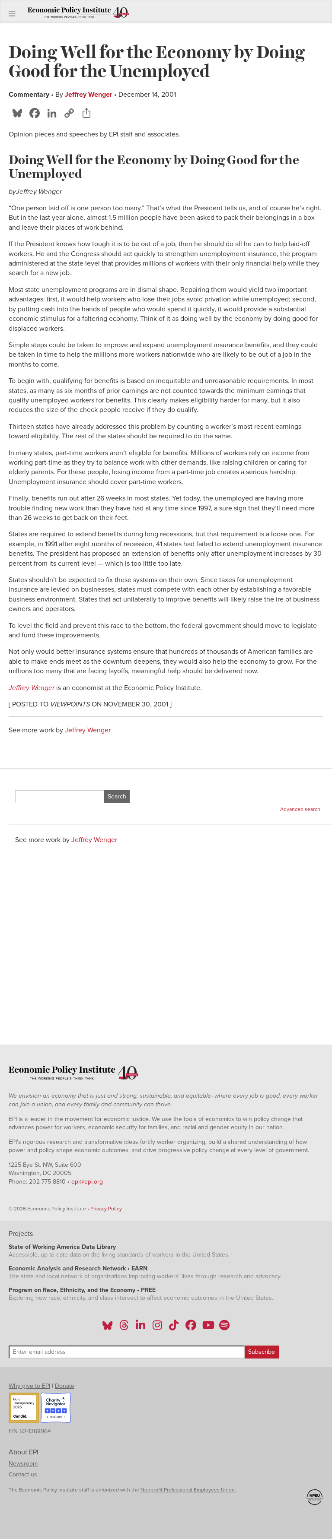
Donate (64, 1386)
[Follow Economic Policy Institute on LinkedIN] (140, 1328)
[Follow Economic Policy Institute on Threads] (124, 1328)
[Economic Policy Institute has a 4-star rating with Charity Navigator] (56, 1409)
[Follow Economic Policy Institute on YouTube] (207, 1328)
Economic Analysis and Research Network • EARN (78, 1268)
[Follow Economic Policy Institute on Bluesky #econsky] (107, 1328)
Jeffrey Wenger (88, 94)
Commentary (29, 94)
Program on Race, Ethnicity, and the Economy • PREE (82, 1290)
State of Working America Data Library (62, 1247)
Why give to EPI (29, 1386)
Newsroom (23, 1463)
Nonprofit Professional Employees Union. (188, 1490)
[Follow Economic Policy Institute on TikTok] (173, 1328)
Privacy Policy (106, 1209)
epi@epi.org (87, 1181)
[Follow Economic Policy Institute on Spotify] (224, 1328)
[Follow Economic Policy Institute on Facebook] (190, 1328)
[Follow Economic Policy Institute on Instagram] (157, 1328)
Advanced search (300, 809)
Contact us (23, 1474)
